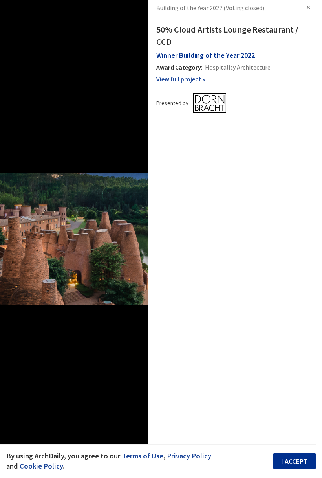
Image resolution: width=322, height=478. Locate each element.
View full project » (180, 79)
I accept (294, 461)
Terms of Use (142, 455)
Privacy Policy (189, 455)
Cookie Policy (41, 466)
